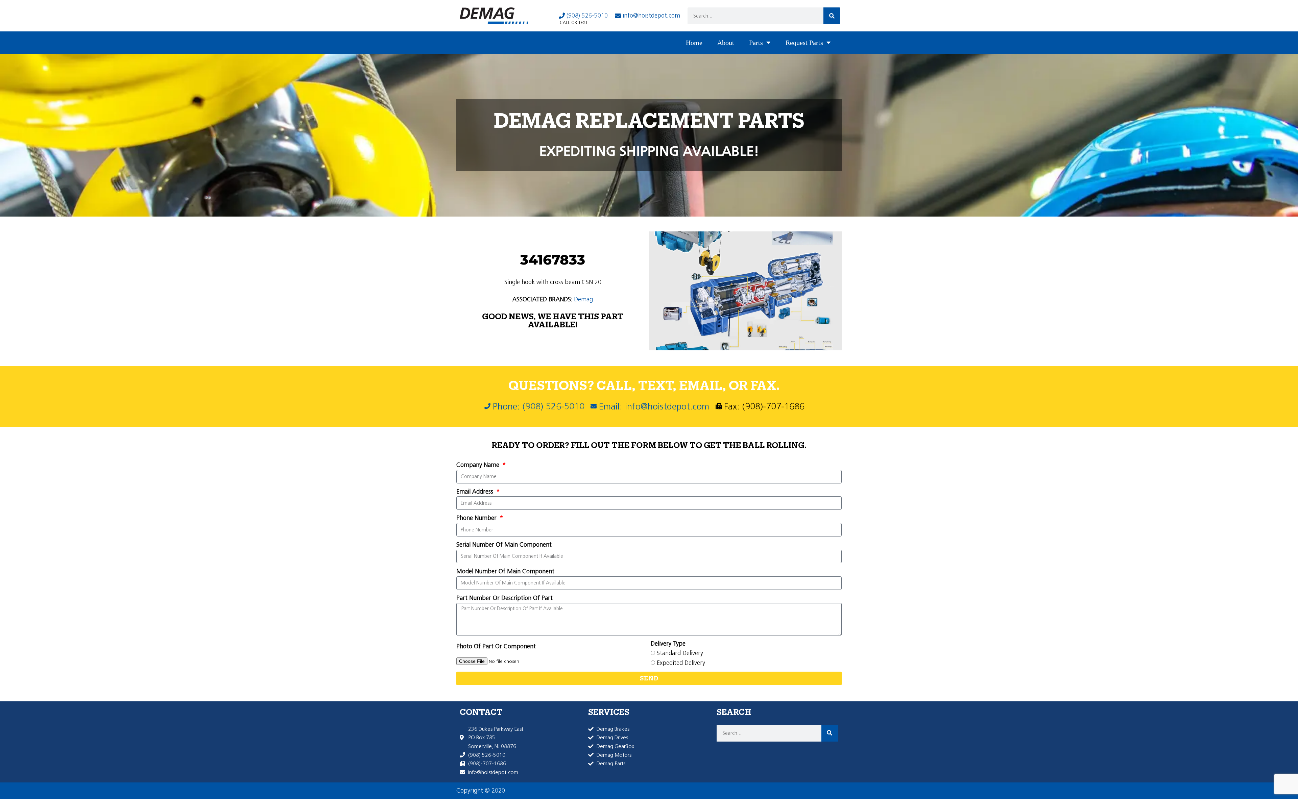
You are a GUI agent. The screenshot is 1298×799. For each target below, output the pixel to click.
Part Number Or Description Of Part (504, 598)
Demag (583, 299)
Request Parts (804, 42)
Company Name (478, 465)
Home (694, 42)
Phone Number (477, 518)
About (725, 42)
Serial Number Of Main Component (504, 544)
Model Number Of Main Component (505, 571)
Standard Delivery (680, 653)
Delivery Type (668, 643)
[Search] (831, 15)
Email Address (475, 491)
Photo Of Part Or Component (496, 646)
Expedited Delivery (681, 663)
